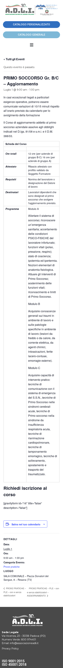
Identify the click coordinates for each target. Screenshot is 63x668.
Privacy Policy (10, 648)
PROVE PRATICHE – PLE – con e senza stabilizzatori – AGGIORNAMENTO (43, 592)
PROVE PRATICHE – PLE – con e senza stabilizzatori (15, 592)
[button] (31, 45)
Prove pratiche (12, 566)
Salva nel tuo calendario (26, 524)
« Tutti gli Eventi (14, 59)
